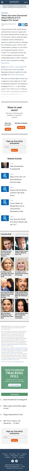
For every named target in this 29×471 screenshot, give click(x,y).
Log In (26, 2)
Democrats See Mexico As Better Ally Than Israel (18, 192)
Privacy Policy (14, 455)
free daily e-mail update (15, 67)
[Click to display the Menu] (2, 2)
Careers (14, 457)
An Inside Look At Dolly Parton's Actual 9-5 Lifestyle (21, 273)
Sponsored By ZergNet (22, 234)
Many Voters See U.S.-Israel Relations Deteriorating (18, 179)
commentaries (18, 349)
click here (4, 63)
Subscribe (21, 127)
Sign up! (14, 150)
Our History (12, 454)
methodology (5, 99)
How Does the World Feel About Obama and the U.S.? (18, 222)
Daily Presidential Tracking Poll (15, 400)
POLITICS (4, 13)
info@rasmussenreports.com (11, 466)
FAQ (18, 454)
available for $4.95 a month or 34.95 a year (14, 351)
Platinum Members (11, 358)
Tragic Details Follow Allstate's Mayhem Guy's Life (21, 253)
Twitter (12, 75)
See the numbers (14, 385)
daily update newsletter (12, 344)
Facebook (20, 75)
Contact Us (21, 457)
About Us (5, 454)
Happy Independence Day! (13, 414)
